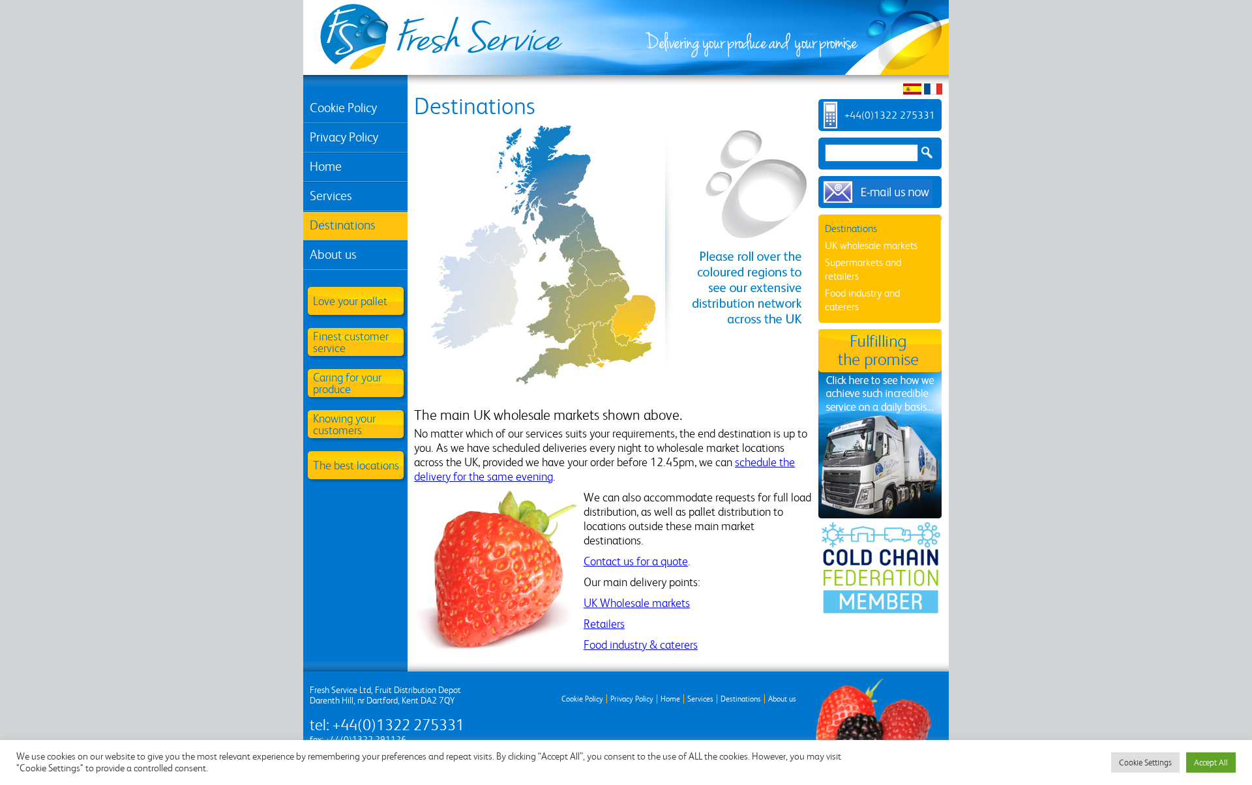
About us (333, 254)
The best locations (356, 465)
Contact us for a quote (636, 561)
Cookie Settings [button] (1145, 762)
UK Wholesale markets (637, 603)
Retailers (604, 623)
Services (331, 195)
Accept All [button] (1211, 762)
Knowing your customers (344, 424)
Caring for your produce (347, 383)
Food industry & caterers (641, 644)
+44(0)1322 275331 (889, 115)
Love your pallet (350, 301)
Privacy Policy (344, 137)
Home (326, 166)
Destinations (343, 225)
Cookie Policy (343, 107)
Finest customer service (351, 342)
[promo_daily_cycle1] (880, 422)
